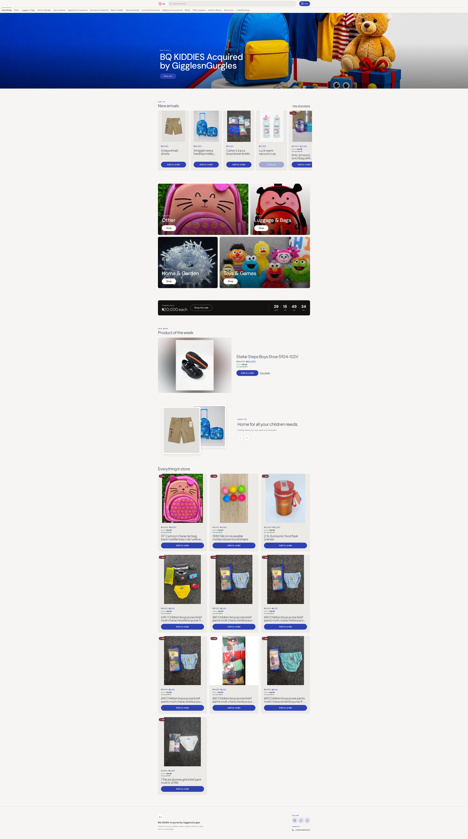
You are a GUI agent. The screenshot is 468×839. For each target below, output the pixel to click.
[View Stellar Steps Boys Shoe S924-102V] (194, 365)
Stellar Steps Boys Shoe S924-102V (267, 356)
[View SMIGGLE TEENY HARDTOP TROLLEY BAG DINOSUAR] (206, 126)
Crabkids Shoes (243, 10)
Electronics (229, 10)
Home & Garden (44, 10)
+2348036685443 (302, 830)
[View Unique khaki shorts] (173, 126)
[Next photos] (247, 438)
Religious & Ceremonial (172, 10)
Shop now (168, 76)
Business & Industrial (99, 10)
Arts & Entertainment (151, 10)
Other (16, 10)
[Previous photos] (240, 438)
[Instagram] (294, 820)
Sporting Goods (132, 10)
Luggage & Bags (28, 10)
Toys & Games (59, 10)
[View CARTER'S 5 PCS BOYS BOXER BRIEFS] (238, 126)
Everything (6, 10)
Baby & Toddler (117, 10)
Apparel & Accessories (78, 10)
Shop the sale (201, 307)
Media (187, 10)
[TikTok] (301, 820)
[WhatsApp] (307, 820)
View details (265, 373)
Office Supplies (198, 10)
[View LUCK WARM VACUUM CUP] (271, 126)
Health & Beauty (215, 10)
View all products (301, 106)
